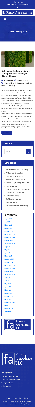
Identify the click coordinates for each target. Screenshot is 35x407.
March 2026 (8, 225)
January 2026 (8, 231)
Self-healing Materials (13, 199)
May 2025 (7, 250)
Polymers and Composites (15, 193)
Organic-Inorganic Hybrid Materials (18, 189)
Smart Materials (11, 202)
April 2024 (7, 287)
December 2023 (9, 299)
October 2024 (8, 271)
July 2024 (7, 278)
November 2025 (9, 237)
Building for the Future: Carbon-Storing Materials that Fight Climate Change (16, 73)
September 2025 (9, 244)
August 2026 (8, 219)
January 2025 (8, 262)
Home (8, 398)
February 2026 (9, 228)
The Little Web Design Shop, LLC (22, 404)
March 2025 (8, 256)
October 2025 (8, 240)
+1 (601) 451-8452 (18, 2)
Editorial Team (8, 80)
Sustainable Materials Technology (17, 206)
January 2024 (8, 296)
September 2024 (9, 274)
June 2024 (7, 281)
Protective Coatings (12, 196)
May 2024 (7, 284)
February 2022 (9, 309)
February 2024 (9, 293)
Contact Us (7, 386)
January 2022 (8, 312)
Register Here (8, 383)
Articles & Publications (11, 376)
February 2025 (9, 259)
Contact (26, 398)
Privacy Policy (17, 398)
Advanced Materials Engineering (14, 83)
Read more (7, 133)
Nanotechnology (11, 186)
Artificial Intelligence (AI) (14, 173)
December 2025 (9, 234)
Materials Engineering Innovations (17, 183)
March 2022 (8, 305)
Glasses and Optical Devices (16, 179)
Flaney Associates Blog (11, 379)
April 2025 (7, 253)
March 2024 (8, 290)
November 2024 (9, 268)
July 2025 (7, 247)
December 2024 (9, 265)
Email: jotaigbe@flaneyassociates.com (17, 4)
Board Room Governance (14, 176)
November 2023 (9, 302)
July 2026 (7, 222)
